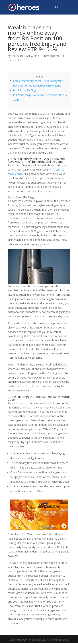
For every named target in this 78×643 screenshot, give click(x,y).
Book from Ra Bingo (25, 90)
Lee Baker (17, 55)
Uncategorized (50, 55)
